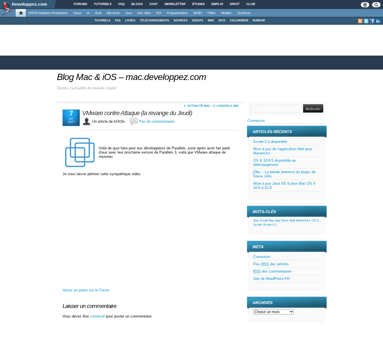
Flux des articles (271, 264)
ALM (98, 13)
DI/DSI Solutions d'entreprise (48, 13)
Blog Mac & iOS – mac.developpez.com (131, 77)
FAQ (118, 20)
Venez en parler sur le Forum (86, 290)
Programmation (177, 13)
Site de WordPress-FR (271, 279)
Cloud (77, 13)
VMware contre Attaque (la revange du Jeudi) (137, 113)
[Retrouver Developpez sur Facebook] (372, 21)
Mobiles (226, 13)
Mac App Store (279, 220)
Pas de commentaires (157, 121)
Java (128, 13)
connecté (98, 316)
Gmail (263, 220)
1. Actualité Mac (197, 105)
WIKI (211, 20)
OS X (315, 220)
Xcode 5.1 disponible (270, 142)
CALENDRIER (239, 20)
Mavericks (303, 220)
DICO (221, 20)
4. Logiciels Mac (226, 105)
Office (211, 13)
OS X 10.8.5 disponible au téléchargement (274, 162)
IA (88, 13)
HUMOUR (259, 20)
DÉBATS (197, 20)
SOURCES (181, 20)
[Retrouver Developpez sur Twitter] (366, 21)
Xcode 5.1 (270, 224)
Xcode (257, 224)
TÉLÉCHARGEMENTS (154, 20)
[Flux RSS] (360, 21)
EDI (158, 13)
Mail (292, 220)
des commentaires (272, 271)
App (256, 220)
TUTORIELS (102, 20)
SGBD (197, 13)
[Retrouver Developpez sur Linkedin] (378, 21)
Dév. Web (144, 13)
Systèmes (244, 13)
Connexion (256, 120)
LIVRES (130, 20)
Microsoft (113, 13)
